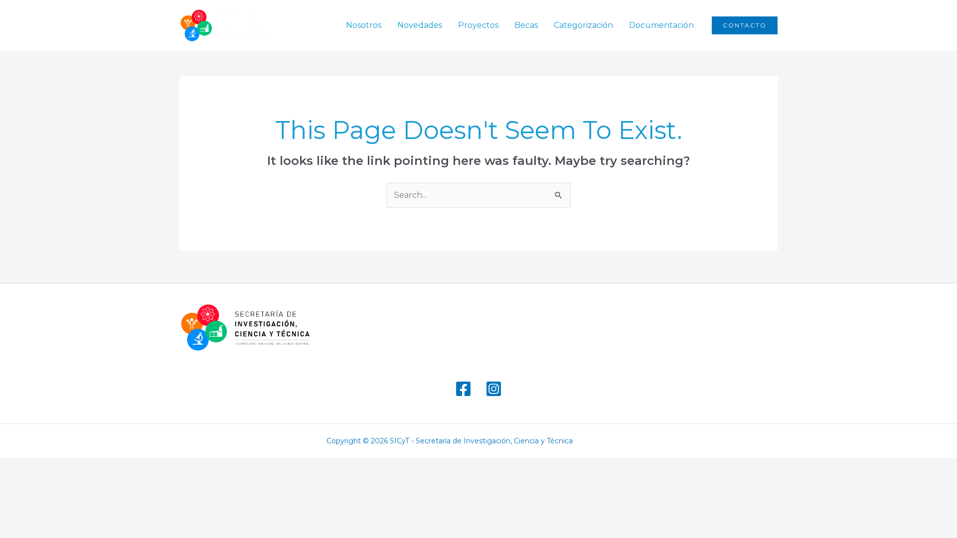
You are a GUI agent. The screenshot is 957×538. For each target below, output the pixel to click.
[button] (745, 25)
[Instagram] (493, 389)
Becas (526, 25)
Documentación (661, 25)
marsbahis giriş (605, 440)
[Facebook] (463, 389)
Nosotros (363, 25)
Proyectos (478, 25)
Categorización (583, 25)
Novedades (419, 25)
